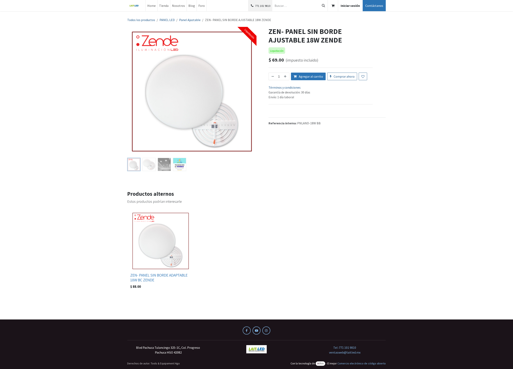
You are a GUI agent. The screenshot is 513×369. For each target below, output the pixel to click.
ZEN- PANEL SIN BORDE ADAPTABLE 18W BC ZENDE (159, 278)
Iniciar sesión (350, 6)
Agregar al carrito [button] (310, 76)
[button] (133, 92)
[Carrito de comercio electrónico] (333, 5)
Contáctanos (374, 6)
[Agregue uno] (285, 76)
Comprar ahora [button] (343, 76)
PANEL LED (167, 20)
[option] (256, 250)
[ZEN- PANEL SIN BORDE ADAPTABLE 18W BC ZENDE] (160, 241)
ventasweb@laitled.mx (345, 352)
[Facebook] (247, 330)
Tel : (344, 348)
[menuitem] (151, 5)
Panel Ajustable (190, 20)
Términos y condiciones (285, 87)
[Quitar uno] (272, 76)
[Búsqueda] (323, 5)
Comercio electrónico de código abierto (361, 363)
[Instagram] (266, 330)
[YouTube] (256, 330)
